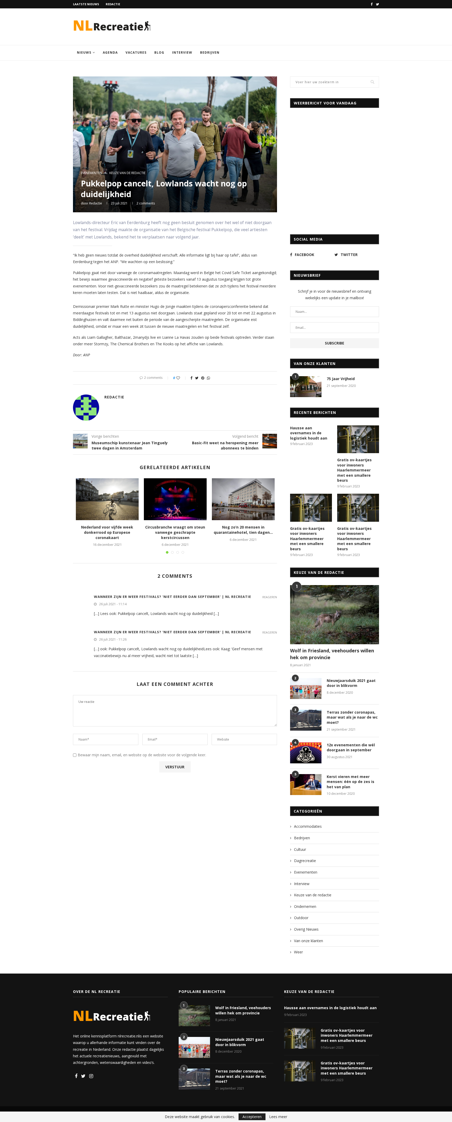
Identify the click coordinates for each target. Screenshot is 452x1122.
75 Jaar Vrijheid (341, 378)
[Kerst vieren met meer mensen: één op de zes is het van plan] (305, 784)
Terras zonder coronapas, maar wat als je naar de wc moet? (352, 717)
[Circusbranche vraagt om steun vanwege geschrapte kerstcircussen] (175, 499)
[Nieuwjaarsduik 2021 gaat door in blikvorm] (305, 688)
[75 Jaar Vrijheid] (305, 386)
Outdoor (301, 917)
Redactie (113, 4)
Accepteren (252, 1116)
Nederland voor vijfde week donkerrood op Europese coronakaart (107, 532)
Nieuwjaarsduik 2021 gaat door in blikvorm (351, 683)
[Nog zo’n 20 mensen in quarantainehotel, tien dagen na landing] (243, 499)
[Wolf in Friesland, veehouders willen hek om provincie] (334, 615)
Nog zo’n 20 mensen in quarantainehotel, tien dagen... (243, 530)
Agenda (110, 52)
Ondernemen (305, 906)
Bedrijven (209, 52)
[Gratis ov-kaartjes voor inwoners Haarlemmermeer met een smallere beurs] (358, 439)
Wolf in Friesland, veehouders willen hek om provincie (332, 653)
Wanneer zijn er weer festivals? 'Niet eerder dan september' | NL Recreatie (172, 596)
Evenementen (91, 173)
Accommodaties (308, 826)
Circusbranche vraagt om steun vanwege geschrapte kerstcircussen (175, 532)
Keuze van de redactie (127, 173)
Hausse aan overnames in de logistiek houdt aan (308, 433)
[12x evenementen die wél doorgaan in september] (305, 752)
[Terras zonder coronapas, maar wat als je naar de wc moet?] (305, 720)
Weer (298, 951)
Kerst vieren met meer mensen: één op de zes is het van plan (350, 781)
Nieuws (84, 52)
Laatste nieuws (86, 4)
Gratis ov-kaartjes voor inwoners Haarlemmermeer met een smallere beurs (354, 470)
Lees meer (278, 1117)
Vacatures (136, 52)
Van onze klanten (308, 940)
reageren (269, 597)
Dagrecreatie (305, 860)
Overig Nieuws (306, 929)
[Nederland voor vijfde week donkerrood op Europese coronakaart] (107, 499)
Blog (159, 52)
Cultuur (300, 849)
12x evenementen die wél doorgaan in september (351, 747)
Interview (182, 52)
